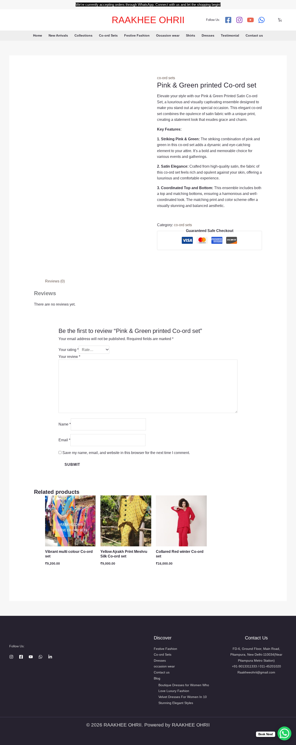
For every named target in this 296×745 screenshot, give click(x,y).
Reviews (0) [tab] (55, 281)
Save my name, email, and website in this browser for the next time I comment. (126, 453)
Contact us (254, 35)
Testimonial (230, 35)
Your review (69, 357)
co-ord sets (166, 78)
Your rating (69, 350)
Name (65, 424)
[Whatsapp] (261, 19)
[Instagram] (239, 19)
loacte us (256, 690)
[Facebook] (228, 19)
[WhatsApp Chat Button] (284, 733)
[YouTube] (250, 19)
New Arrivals (58, 35)
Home (37, 35)
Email (64, 440)
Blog (157, 678)
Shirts (190, 35)
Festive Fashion (137, 35)
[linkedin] (50, 657)
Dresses (208, 35)
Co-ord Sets (108, 35)
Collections (83, 35)
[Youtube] (31, 657)
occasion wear (164, 666)
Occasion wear (167, 35)
